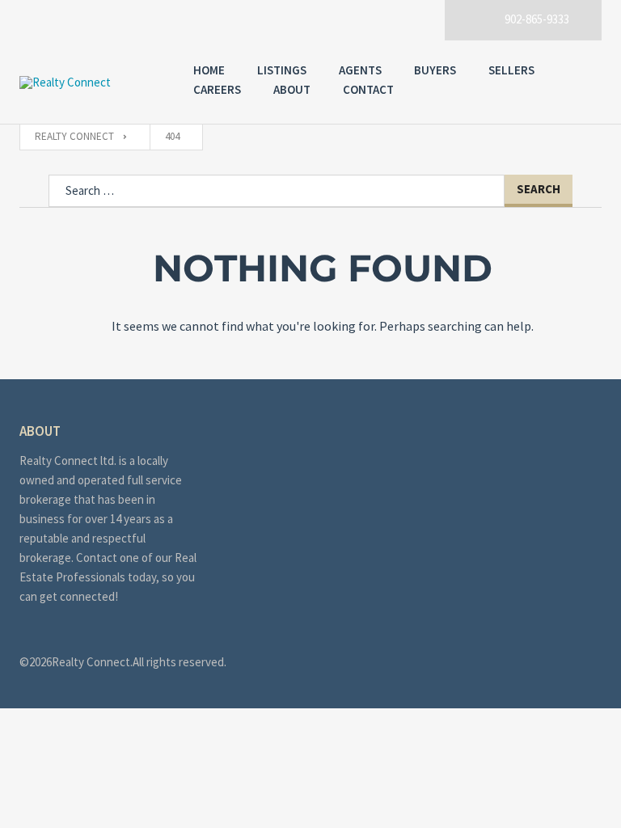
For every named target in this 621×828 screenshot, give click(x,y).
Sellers (511, 70)
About (291, 89)
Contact (368, 89)
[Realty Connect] (90, 82)
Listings (281, 70)
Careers (217, 89)
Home (209, 70)
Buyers (435, 70)
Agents (360, 70)
